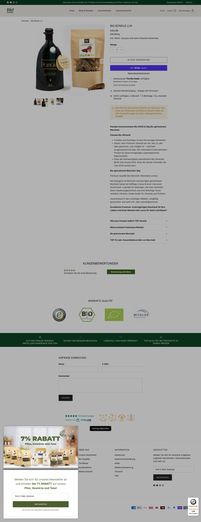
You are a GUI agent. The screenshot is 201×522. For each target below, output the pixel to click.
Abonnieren (40, 504)
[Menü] (197, 499)
